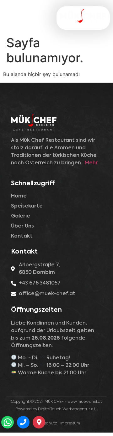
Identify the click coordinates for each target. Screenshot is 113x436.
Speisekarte (27, 206)
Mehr (91, 163)
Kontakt (22, 236)
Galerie (20, 216)
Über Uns (22, 226)
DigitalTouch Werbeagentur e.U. (68, 409)
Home (19, 196)
